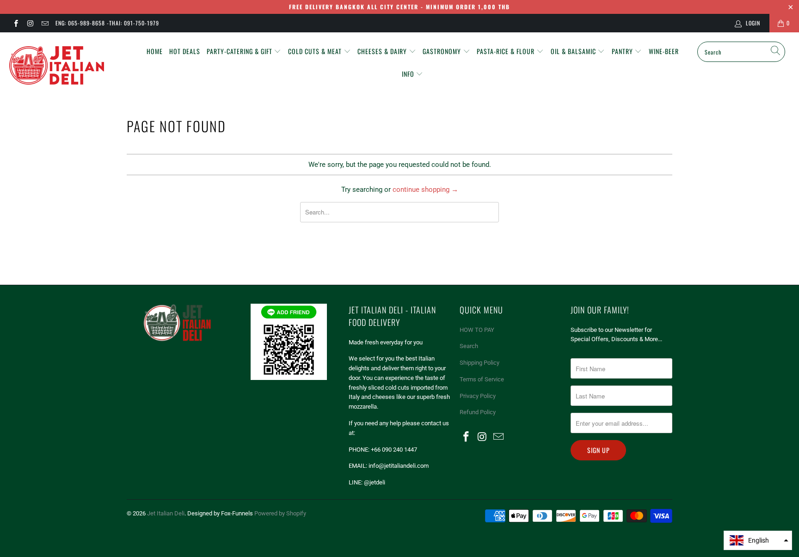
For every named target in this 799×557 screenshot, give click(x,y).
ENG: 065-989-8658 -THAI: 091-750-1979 (107, 23)
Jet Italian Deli (165, 513)
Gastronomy (443, 51)
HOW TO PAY (477, 329)
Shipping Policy (479, 362)
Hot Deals (184, 51)
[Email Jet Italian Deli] (45, 23)
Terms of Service (482, 379)
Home (155, 51)
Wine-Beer (664, 51)
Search (469, 346)
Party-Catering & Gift (240, 51)
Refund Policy (478, 412)
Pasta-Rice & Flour (506, 51)
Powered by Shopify (280, 513)
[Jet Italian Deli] (68, 66)
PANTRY (623, 51)
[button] (758, 540)
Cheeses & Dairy (383, 51)
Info (409, 74)
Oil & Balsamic (574, 51)
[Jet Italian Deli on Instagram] (30, 23)
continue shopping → (425, 189)
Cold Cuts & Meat (316, 51)
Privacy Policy (478, 395)
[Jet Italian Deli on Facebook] (15, 23)
